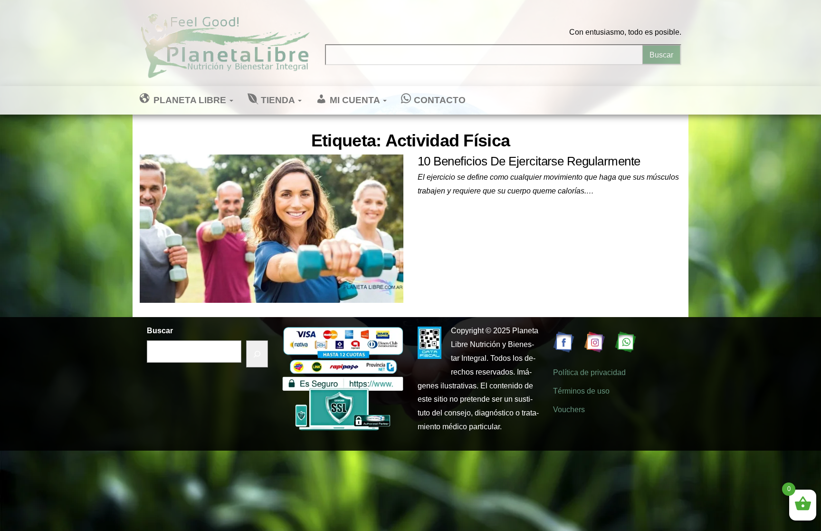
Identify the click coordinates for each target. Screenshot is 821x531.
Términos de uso (581, 391)
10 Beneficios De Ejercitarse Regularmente (529, 161)
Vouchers (569, 409)
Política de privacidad (589, 372)
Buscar (160, 331)
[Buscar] (257, 353)
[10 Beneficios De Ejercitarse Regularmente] (271, 228)
